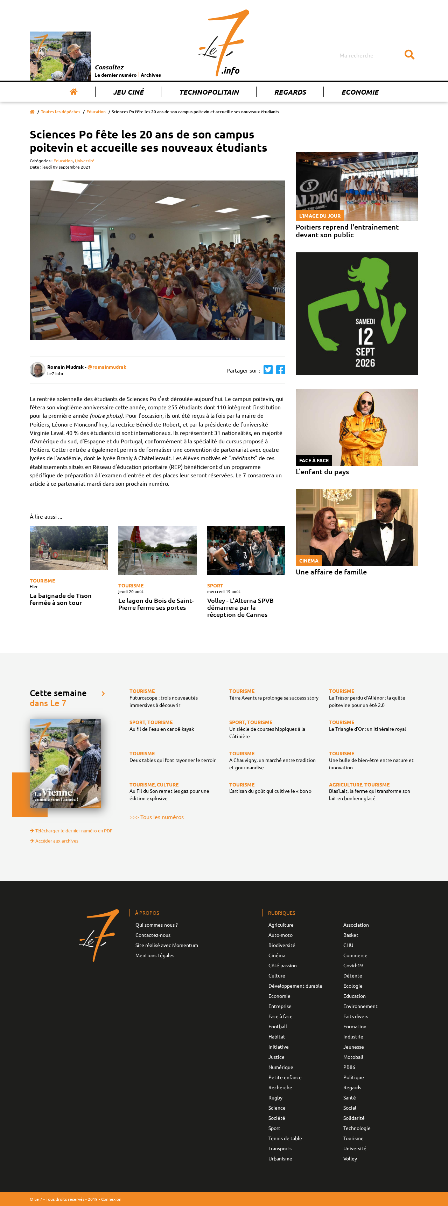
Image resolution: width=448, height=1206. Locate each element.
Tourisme (42, 580)
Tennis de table (285, 1138)
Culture (276, 975)
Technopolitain (209, 91)
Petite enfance (285, 1077)
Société (276, 1118)
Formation (354, 1026)
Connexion (111, 1199)
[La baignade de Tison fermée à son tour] (69, 548)
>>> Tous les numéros (157, 816)
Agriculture (281, 924)
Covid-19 (353, 965)
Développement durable (295, 985)
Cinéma (276, 955)
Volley (350, 1158)
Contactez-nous (152, 935)
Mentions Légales (154, 955)
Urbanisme (280, 1158)
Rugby (275, 1097)
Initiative (278, 1046)
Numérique (280, 1067)
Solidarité (354, 1118)
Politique (353, 1077)
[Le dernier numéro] (62, 56)
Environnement (360, 1006)
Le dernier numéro (115, 74)
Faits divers (355, 1016)
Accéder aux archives (56, 840)
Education (96, 112)
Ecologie (353, 985)
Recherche (280, 1087)
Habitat (276, 1036)
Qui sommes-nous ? (156, 924)
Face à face (280, 1016)
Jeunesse (353, 1046)
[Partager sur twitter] (266, 369)
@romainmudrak (107, 366)
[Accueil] (74, 92)
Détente (352, 975)
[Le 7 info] (224, 43)
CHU (348, 945)
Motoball (353, 1057)
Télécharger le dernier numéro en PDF (73, 830)
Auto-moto (280, 935)
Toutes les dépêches (60, 112)
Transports (280, 1148)
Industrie (353, 1036)
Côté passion (282, 965)
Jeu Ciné (128, 91)
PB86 (349, 1067)
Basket (350, 935)
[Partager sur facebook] (279, 369)
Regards (290, 91)
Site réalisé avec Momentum (166, 945)
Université (84, 160)
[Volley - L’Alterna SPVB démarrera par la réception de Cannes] (246, 550)
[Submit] (409, 55)
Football (277, 1026)
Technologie (357, 1128)
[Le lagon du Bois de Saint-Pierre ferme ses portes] (157, 550)
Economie (359, 91)
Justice (276, 1057)
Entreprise (280, 1006)
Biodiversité (281, 945)
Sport (215, 585)
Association (356, 924)
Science (277, 1107)
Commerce (355, 955)
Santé (349, 1097)
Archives (151, 74)
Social (349, 1107)
